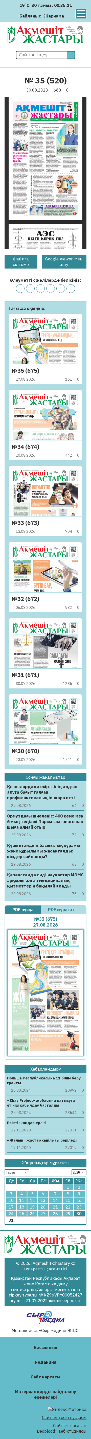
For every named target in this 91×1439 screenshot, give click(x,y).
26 (32, 1213)
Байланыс (30, 16)
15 (68, 1200)
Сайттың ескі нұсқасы (64, 1417)
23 (79, 1207)
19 (32, 1207)
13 (43, 1200)
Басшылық (45, 1347)
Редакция (45, 1362)
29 (68, 1213)
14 (55, 1200)
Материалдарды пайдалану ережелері (45, 1394)
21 (55, 1207)
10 (11, 1200)
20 (43, 1207)
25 (21, 1213)
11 (21, 1200)
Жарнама (54, 16)
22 (68, 1207)
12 (32, 1200)
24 (11, 1213)
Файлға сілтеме (21, 261)
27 (43, 1213)
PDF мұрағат (62, 909)
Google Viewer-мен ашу (64, 261)
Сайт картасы (45, 1377)
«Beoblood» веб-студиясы (60, 1431)
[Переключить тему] (69, 16)
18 (21, 1207)
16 (79, 1200)
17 (11, 1207)
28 (55, 1213)
